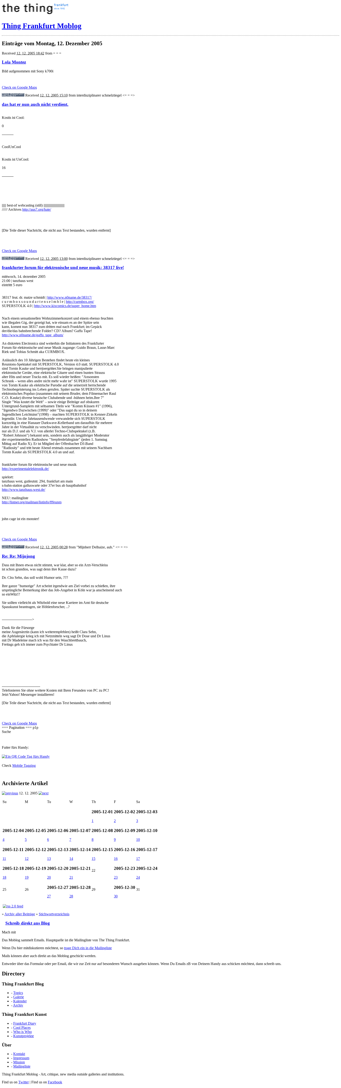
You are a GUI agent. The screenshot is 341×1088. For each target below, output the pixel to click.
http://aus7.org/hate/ (36, 209)
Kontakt (19, 1054)
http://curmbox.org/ (80, 302)
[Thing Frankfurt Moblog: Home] (36, 14)
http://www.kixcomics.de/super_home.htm (65, 306)
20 (49, 877)
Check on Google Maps (19, 87)
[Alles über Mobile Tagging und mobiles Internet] (26, 756)
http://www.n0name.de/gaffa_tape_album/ (32, 335)
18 (4, 877)
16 (116, 859)
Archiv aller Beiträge (19, 914)
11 (4, 859)
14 (71, 859)
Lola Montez (14, 62)
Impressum (21, 1058)
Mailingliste (21, 1066)
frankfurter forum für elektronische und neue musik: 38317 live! (63, 267)
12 (27, 859)
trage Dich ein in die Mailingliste (88, 948)
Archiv (18, 1005)
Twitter (23, 1082)
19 (27, 877)
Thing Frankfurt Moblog (41, 26)
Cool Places (22, 1028)
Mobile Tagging (24, 765)
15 (93, 859)
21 (71, 877)
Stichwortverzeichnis (54, 914)
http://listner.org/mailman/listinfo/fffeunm (31, 502)
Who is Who (22, 1032)
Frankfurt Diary (24, 1023)
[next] (43, 793)
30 (116, 896)
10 (138, 840)
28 (71, 896)
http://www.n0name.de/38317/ (69, 297)
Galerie (18, 997)
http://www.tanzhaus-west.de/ (23, 490)
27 (49, 896)
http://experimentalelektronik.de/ (25, 469)
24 (138, 877)
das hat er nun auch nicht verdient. (35, 104)
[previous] (10, 793)
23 (116, 877)
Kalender (20, 1001)
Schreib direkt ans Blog (27, 923)
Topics (18, 993)
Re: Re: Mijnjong (18, 556)
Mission (19, 1062)
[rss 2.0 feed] (13, 906)
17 (138, 859)
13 (49, 859)
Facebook (55, 1082)
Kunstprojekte (23, 1036)
